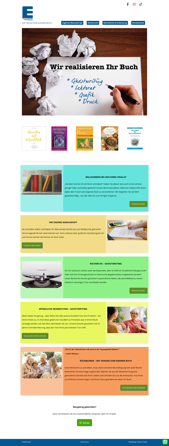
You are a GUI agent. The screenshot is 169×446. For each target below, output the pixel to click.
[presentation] (19, 138)
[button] (128, 4)
